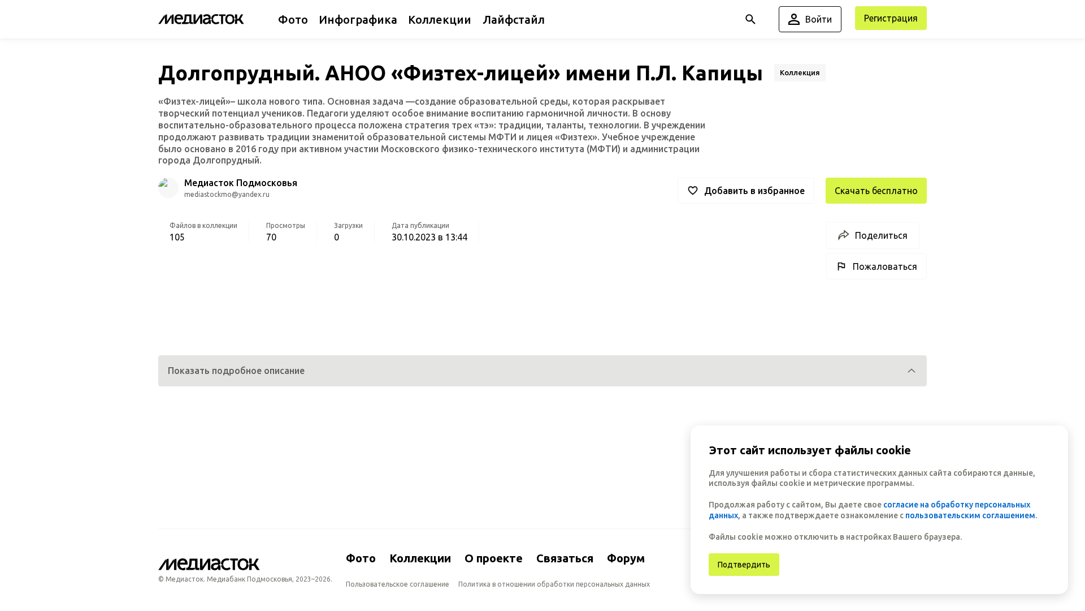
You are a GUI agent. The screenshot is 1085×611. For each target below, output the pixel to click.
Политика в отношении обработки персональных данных (554, 584)
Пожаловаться (885, 266)
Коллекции (420, 558)
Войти (818, 19)
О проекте (494, 558)
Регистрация (891, 18)
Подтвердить (744, 564)
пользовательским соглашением (970, 515)
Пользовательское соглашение (397, 584)
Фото (361, 558)
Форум (626, 558)
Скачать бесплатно (876, 191)
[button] (542, 370)
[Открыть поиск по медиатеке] (750, 19)
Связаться (564, 558)
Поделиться (881, 235)
